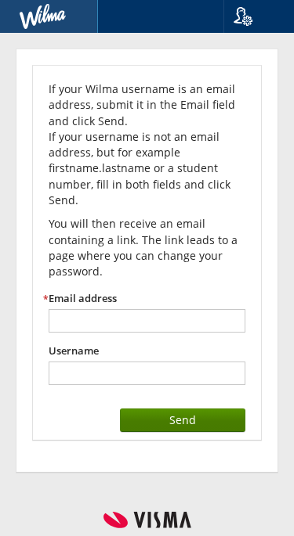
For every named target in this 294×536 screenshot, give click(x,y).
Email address (83, 298)
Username (74, 351)
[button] (252, 16)
